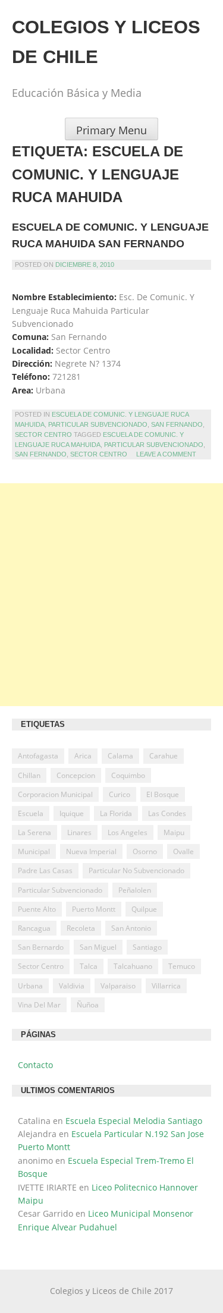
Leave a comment (166, 454)
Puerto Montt (93, 909)
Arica (83, 756)
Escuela (30, 813)
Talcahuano (133, 966)
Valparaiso (118, 986)
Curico (119, 794)
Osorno (145, 851)
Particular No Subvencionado (136, 870)
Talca (89, 966)
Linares (79, 832)
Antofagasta (38, 756)
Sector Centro (43, 434)
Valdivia (71, 986)
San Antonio (131, 928)
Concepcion (75, 775)
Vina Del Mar (39, 1005)
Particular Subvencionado (97, 424)
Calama (120, 756)
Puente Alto (37, 909)
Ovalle (183, 851)
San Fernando (177, 424)
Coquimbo (128, 775)
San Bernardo (41, 947)
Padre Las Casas (45, 870)
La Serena (34, 832)
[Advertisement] (111, 594)
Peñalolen (134, 890)
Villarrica (166, 986)
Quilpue (144, 909)
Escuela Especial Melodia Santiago (133, 1120)
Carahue (163, 756)
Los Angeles (127, 832)
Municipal (34, 851)
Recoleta (81, 928)
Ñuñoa (88, 1005)
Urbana (30, 986)
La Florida (116, 813)
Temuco (181, 966)
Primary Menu (111, 130)
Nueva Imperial (91, 851)
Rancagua (34, 928)
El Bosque (162, 794)
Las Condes (167, 813)
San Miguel (98, 947)
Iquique (71, 813)
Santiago (147, 947)
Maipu (174, 832)
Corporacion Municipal (55, 794)
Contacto (35, 1064)
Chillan (29, 775)
